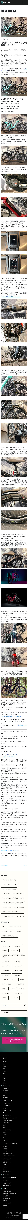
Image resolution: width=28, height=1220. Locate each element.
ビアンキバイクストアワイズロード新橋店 (13, 893)
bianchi (14, 979)
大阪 (4, 1080)
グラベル (5, 997)
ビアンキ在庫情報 (7, 984)
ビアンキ (5, 988)
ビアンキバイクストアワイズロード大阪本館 (13, 907)
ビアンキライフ (7, 1159)
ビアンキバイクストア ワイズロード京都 (13, 902)
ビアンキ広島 (6, 961)
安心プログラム (6, 1097)
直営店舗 (5, 1061)
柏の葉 (4, 1066)
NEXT (25, 865)
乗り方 (4, 1125)
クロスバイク (17, 975)
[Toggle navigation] (25, 2)
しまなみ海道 (18, 946)
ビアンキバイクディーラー (9, 1177)
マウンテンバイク (18, 993)
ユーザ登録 (5, 1195)
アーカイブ (6, 1174)
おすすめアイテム (6, 1129)
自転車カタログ (7, 1162)
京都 (4, 1071)
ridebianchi (21, 988)
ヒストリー (5, 1108)
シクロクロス (6, 975)
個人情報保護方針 (6, 1198)
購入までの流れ (6, 1090)
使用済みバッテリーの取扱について (10, 1193)
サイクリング (14, 950)
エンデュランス (6, 966)
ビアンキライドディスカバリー (10, 1143)
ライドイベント (6, 946)
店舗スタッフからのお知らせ (10, 935)
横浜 (4, 1063)
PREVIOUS (4, 865)
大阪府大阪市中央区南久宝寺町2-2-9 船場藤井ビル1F (14, 956)
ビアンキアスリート (8, 1183)
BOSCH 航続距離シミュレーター (11, 296)
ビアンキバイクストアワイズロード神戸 (12, 911)
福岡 (4, 1073)
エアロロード (17, 961)
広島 (4, 1068)
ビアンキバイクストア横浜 (9, 880)
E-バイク (5, 1112)
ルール (4, 1137)
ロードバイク (6, 993)
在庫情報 (22, 979)
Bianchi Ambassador (7, 1185)
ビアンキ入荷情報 (20, 984)
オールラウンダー (18, 970)
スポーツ (5, 1166)
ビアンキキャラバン (7, 1180)
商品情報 (19, 931)
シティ (4, 1169)
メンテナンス (6, 1134)
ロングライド (6, 970)
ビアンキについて (7, 1100)
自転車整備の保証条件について (9, 850)
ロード (4, 1164)
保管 (4, 1132)
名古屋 (4, 1075)
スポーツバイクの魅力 (7, 1120)
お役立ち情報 (6, 1140)
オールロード (14, 997)
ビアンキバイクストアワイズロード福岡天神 (13, 916)
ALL (4, 926)
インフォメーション (7, 931)
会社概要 (5, 1205)
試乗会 (13, 988)
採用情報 (5, 1200)
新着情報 (5, 1146)
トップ (4, 1058)
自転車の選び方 (6, 1122)
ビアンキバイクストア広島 (9, 889)
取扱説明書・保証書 (7, 1191)
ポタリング (5, 979)
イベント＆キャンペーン (15, 926)
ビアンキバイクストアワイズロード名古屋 (13, 898)
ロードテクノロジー (7, 1110)
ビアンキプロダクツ (7, 1105)
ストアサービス (7, 1085)
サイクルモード (18, 966)
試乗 (4, 1095)
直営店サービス (6, 1088)
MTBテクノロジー (6, 1115)
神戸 (4, 1078)
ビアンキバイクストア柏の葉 (10, 884)
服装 (4, 1127)
